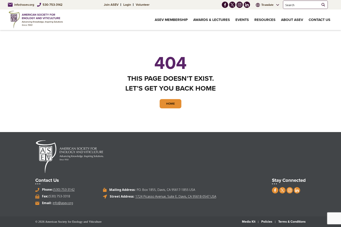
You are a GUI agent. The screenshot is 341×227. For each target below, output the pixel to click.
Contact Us (319, 19)
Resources (264, 19)
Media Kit (248, 221)
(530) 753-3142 (64, 189)
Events (242, 19)
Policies (266, 221)
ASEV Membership (171, 19)
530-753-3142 (53, 4)
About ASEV (292, 19)
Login (127, 4)
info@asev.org (24, 4)
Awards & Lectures (211, 19)
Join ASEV (111, 4)
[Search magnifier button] (323, 5)
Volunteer (143, 4)
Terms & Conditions (292, 221)
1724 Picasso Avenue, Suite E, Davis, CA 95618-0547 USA (175, 196)
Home (170, 103)
